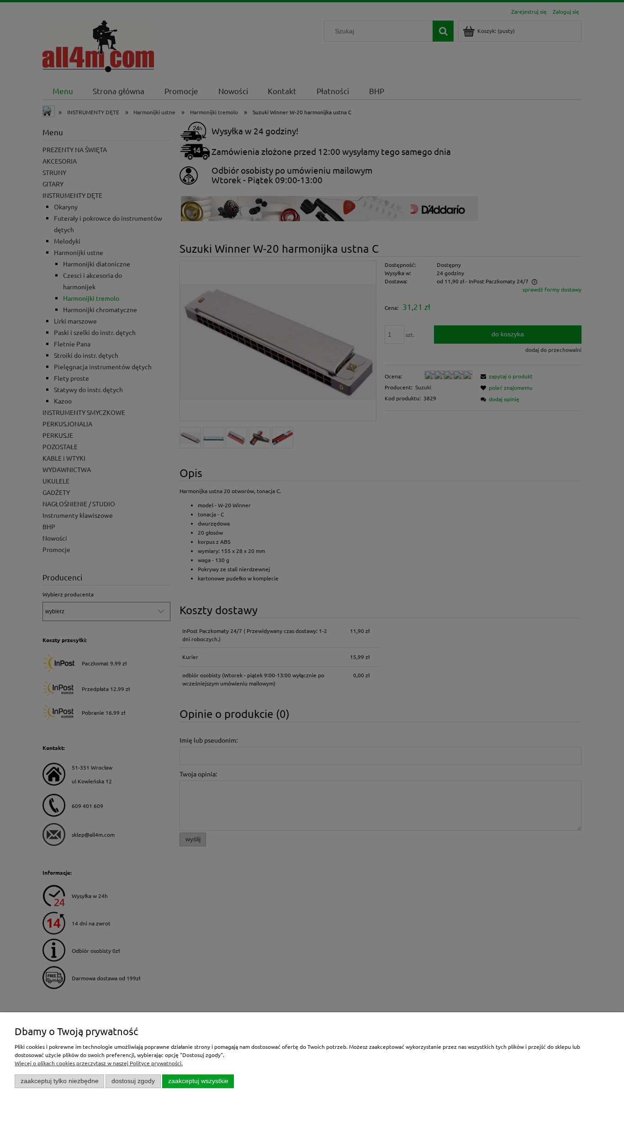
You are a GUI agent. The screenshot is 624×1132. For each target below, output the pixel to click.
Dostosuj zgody (133, 1081)
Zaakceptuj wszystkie (198, 1081)
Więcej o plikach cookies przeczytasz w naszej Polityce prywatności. (99, 1063)
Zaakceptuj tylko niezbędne (60, 1081)
